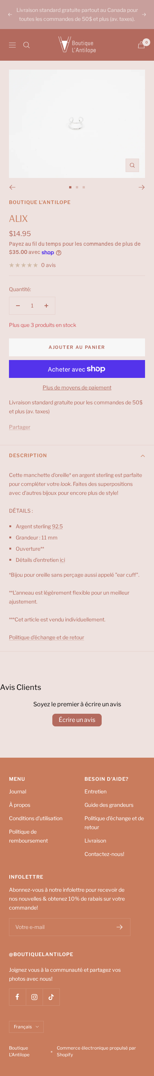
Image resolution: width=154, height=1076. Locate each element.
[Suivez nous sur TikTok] (51, 997)
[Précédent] (12, 187)
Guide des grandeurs (108, 805)
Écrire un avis (77, 719)
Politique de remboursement (28, 836)
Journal (17, 791)
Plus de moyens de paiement (77, 387)
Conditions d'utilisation (35, 818)
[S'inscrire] (120, 927)
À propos (19, 805)
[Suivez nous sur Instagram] (34, 997)
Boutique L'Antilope (40, 202)
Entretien (95, 791)
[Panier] (141, 44)
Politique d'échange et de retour (114, 822)
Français (23, 1026)
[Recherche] (26, 45)
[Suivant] (142, 187)
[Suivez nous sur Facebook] (17, 997)
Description (28, 455)
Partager (19, 427)
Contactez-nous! (104, 854)
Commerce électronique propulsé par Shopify (96, 1051)
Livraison (95, 840)
